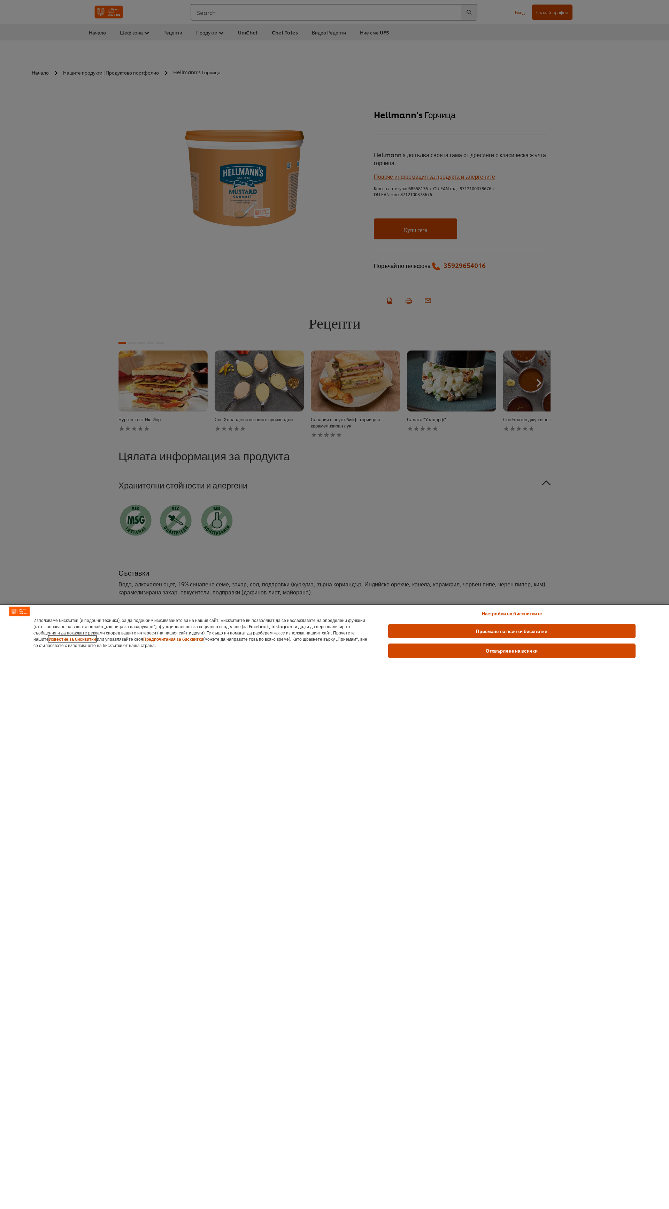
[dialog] (334, 906)
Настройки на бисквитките (512, 613)
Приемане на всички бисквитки (511, 631)
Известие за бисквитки (72, 639)
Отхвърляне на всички (512, 650)
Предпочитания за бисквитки (173, 639)
